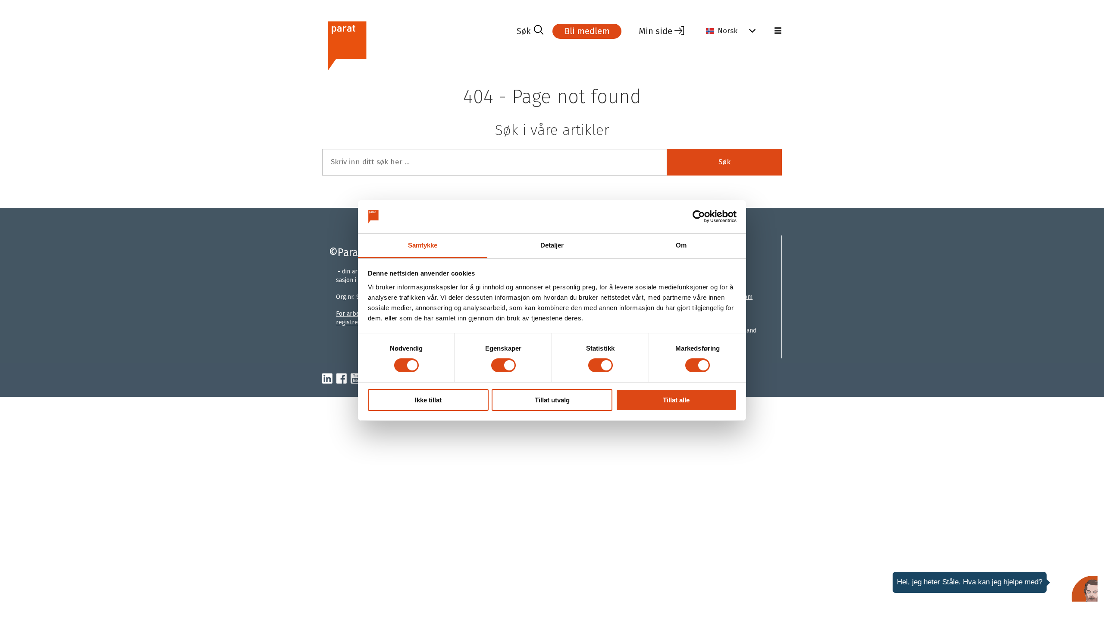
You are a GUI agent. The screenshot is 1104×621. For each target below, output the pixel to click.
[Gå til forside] (415, 44)
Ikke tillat (428, 400)
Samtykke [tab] (423, 245)
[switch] (503, 365)
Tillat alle (676, 400)
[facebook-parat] (341, 379)
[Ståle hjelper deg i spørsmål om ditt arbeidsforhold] (1085, 589)
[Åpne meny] (778, 31)
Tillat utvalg (552, 400)
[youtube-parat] (356, 379)
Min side (655, 31)
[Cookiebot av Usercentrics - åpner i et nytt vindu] (699, 216)
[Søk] (530, 31)
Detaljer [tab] (552, 245)
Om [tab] (681, 245)
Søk (724, 161)
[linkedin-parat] (327, 379)
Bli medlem (587, 31)
